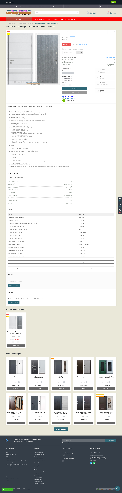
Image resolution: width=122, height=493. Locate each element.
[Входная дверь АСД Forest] (38, 402)
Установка (41, 6)
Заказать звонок (92, 13)
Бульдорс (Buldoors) (38, 469)
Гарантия (54, 6)
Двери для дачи (38, 481)
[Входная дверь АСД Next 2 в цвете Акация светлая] (61, 402)
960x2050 (71, 73)
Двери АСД (36, 465)
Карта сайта (9, 474)
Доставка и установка (11, 454)
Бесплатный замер (10, 467)
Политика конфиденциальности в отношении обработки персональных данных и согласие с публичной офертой (17, 464)
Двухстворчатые (38, 475)
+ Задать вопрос (13, 302)
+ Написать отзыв (14, 285)
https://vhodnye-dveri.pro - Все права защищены (15, 488)
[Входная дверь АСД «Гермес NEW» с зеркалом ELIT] (106, 402)
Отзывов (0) (40, 106)
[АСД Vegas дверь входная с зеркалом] (61, 366)
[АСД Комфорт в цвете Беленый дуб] (84, 366)
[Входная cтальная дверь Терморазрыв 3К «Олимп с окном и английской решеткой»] (106, 366)
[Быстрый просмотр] (24, 319)
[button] (120, 211)
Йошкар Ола (37, 462)
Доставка (102, 69)
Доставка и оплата (70, 19)
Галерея (60, 6)
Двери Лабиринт (12, 23)
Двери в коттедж (38, 479)
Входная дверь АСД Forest (38, 412)
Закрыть (113, 2)
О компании (29, 6)
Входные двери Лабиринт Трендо (26, 23)
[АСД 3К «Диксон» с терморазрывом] (38, 366)
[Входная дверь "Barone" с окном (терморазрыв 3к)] (16, 402)
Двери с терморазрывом (40, 460)
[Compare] (114, 32)
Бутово (35, 456)
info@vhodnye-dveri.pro (96, 455)
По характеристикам (39, 483)
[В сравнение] (24, 316)
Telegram (91, 463)
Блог (49, 19)
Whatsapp (94, 463)
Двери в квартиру (38, 452)
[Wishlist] (110, 32)
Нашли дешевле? (83, 44)
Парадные (36, 473)
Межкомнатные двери (39, 471)
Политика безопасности (73, 442)
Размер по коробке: (66, 70)
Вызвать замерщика (8, 489)
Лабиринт (72, 36)
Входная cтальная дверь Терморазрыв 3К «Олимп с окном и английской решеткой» (106, 377)
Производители (9, 476)
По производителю (40, 19)
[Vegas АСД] (16, 366)
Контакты (48, 6)
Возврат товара (9, 472)
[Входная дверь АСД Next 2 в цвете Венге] (84, 402)
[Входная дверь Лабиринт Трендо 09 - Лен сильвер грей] (16, 322)
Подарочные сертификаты (12, 478)
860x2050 (65, 73)
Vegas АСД (15, 376)
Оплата (35, 6)
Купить (80, 52)
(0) (73, 31)
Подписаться (111, 440)
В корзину (74, 88)
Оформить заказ (113, 13)
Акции (61, 19)
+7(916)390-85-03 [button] (95, 452)
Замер (102, 90)
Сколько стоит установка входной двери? (16, 460)
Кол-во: (64, 82)
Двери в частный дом (39, 454)
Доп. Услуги (67, 6)
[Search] (77, 12)
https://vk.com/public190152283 (63, 461)
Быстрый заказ (75, 92)
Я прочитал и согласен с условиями (75, 442)
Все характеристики (110, 57)
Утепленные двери (38, 477)
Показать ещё (62, 429)
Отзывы (56, 19)
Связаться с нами (10, 470)
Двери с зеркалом (38, 458)
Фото (7, 452)
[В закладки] (24, 314)
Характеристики (22, 106)
